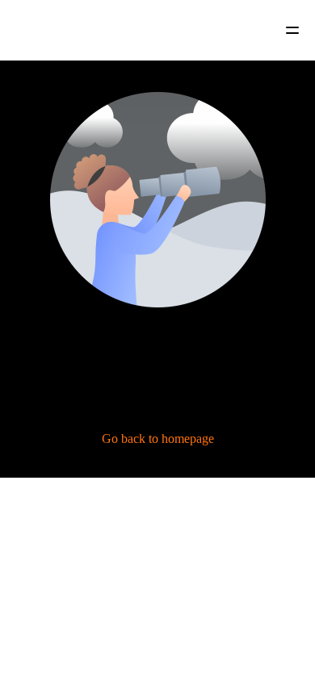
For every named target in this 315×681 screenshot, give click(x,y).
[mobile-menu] (280, 30)
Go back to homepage (158, 438)
